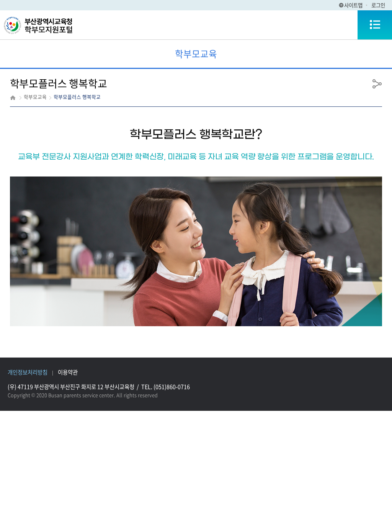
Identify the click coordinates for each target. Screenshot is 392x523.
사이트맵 (353, 5)
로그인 (378, 5)
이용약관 (68, 372)
